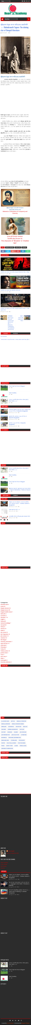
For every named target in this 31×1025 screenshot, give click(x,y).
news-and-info (5, 643)
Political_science (5, 651)
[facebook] (22, 1)
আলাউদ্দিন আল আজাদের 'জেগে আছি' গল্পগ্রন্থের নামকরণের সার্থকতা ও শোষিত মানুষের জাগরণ (15, 309)
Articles (3, 871)
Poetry (3, 649)
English (3, 619)
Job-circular (4, 632)
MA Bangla (4, 639)
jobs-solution (5, 636)
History (3, 626)
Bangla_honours (9, 247)
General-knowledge (6, 623)
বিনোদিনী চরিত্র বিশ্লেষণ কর (15, 239)
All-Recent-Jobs (5, 604)
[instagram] (29, 1)
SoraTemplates (10, 1023)
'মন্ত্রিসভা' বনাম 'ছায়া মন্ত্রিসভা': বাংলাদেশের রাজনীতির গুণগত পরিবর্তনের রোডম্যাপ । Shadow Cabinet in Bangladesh (19, 503)
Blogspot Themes (25, 1023)
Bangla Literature (6, 608)
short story (4, 656)
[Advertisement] (16, 13)
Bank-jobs (3, 613)
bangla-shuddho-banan (7, 612)
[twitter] (26, 1)
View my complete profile (13, 853)
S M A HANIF (4, 864)
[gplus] (16, 1020)
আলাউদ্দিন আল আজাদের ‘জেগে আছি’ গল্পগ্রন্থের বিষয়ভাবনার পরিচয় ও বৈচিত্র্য (15, 272)
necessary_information (6, 641)
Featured (3, 621)
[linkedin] (28, 1)
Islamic (3, 630)
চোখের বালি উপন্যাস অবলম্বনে (15, 236)
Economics (4, 615)
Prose (2, 654)
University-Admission (6, 662)
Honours (24, 247)
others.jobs (4, 645)
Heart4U (3, 868)
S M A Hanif (11, 851)
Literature (4, 637)
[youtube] (24, 1)
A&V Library (3, 866)
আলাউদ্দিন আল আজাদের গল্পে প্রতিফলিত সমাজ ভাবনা (10, 290)
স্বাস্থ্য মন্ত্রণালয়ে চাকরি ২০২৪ (14, 509)
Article (3, 606)
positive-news (4, 652)
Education (17, 247)
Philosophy (4, 647)
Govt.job (3, 625)
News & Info (4, 499)
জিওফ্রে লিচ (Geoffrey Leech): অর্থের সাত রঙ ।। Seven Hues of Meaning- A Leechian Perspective (19, 891)
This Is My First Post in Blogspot (17, 386)
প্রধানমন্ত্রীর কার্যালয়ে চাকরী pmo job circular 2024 (19, 516)
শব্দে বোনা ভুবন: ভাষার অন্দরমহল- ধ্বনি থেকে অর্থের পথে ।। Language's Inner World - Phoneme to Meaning (19, 884)
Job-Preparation (5, 634)
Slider (2, 658)
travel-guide (4, 660)
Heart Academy (12, 392)
